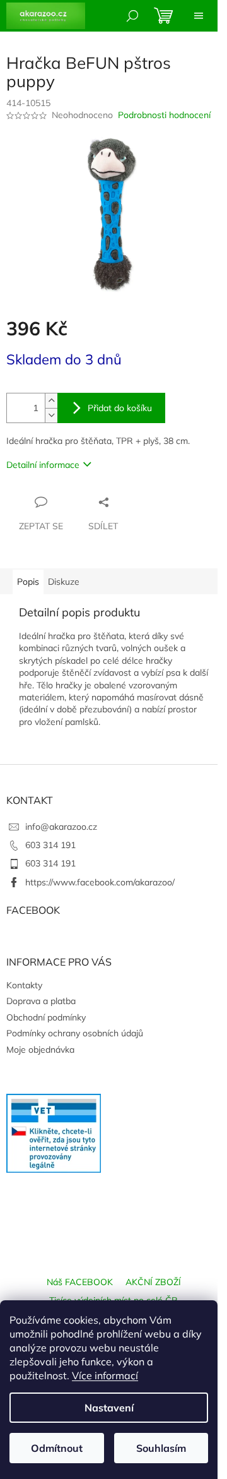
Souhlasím (161, 1448)
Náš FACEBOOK (80, 1282)
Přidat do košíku (120, 408)
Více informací (105, 1375)
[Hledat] (132, 15)
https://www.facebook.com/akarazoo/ (100, 882)
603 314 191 (50, 845)
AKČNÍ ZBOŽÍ (153, 1282)
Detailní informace (42, 464)
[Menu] (198, 15)
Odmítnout (57, 1448)
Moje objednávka (40, 1049)
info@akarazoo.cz (61, 826)
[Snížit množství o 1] (51, 415)
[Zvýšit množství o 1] (51, 400)
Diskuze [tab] (63, 581)
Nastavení (109, 1407)
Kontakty (24, 985)
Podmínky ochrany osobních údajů (74, 1033)
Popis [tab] (28, 581)
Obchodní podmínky (46, 1017)
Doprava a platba (41, 1001)
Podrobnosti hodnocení (164, 115)
